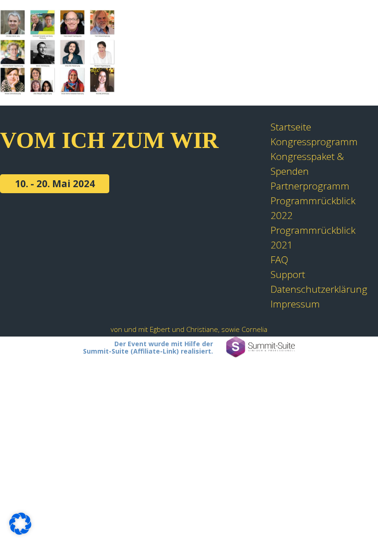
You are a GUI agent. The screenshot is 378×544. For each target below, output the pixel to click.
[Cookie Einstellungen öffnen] (20, 531)
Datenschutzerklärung (319, 289)
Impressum (295, 303)
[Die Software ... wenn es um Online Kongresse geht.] (260, 347)
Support (288, 274)
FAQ (279, 259)
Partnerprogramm (310, 185)
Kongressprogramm (314, 141)
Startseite (291, 126)
